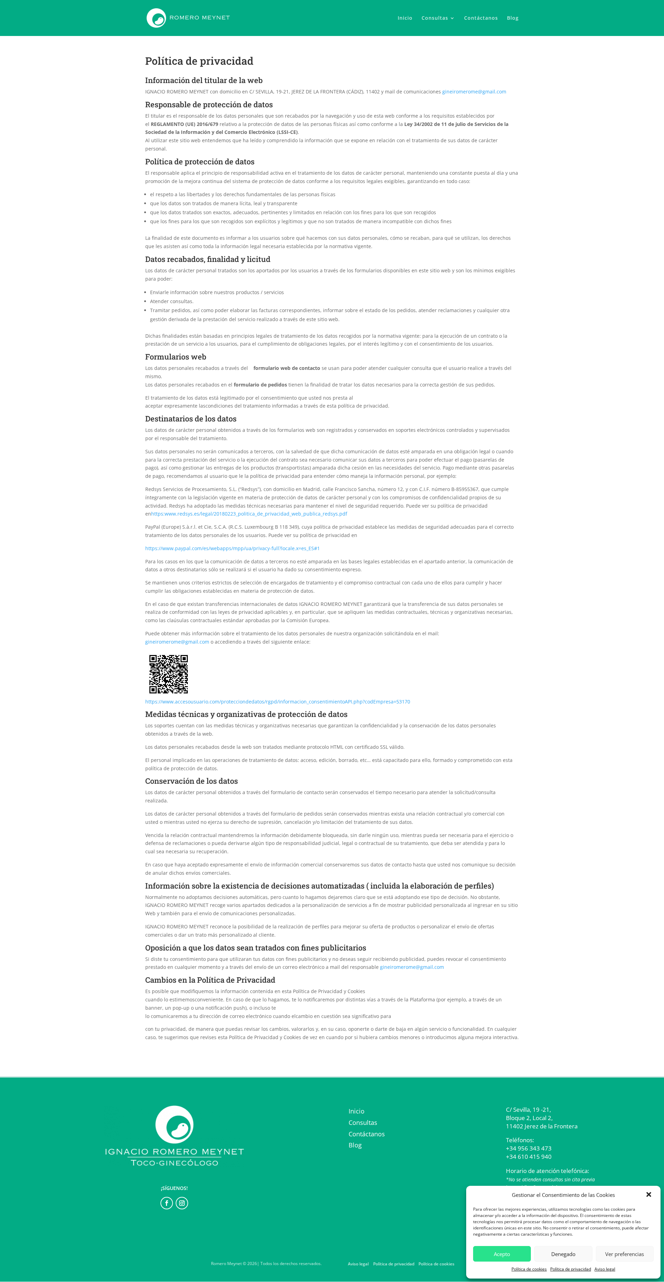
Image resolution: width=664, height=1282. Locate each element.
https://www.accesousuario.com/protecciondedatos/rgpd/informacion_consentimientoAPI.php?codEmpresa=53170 (277, 701)
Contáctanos (481, 18)
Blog (513, 18)
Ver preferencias (624, 1254)
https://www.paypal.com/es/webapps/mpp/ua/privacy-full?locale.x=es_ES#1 (232, 548)
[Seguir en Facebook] (166, 1203)
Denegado (563, 1254)
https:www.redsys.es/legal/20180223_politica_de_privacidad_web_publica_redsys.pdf (249, 513)
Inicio (405, 18)
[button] (649, 1195)
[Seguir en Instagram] (182, 1203)
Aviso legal (604, 1269)
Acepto (502, 1254)
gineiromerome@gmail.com (474, 91)
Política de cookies (529, 1269)
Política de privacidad (570, 1269)
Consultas (435, 18)
